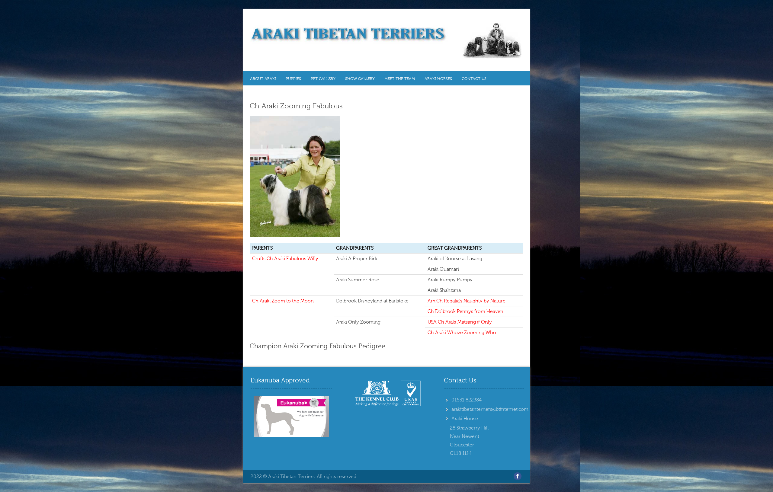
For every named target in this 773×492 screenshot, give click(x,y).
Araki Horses (438, 79)
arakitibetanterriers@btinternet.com (489, 409)
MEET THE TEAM (399, 79)
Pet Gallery (323, 79)
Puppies (293, 79)
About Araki (263, 79)
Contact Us (474, 79)
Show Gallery (360, 79)
